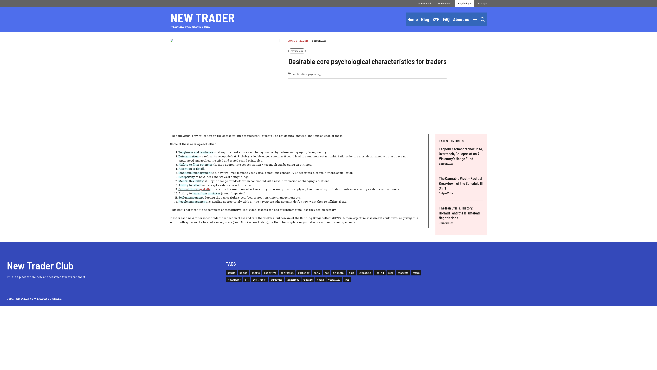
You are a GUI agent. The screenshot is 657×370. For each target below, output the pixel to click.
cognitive (270, 272)
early (317, 272)
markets (403, 272)
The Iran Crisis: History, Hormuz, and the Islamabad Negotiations (459, 213)
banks (231, 272)
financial (339, 272)
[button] (483, 19)
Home (413, 19)
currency (304, 272)
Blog (425, 19)
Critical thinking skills (194, 189)
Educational (424, 3)
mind (416, 272)
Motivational (444, 3)
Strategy (482, 3)
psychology (315, 74)
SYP (436, 19)
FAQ (446, 19)
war (347, 279)
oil (247, 279)
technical (293, 279)
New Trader (202, 17)
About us (461, 19)
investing (365, 272)
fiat (327, 272)
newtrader (234, 279)
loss (391, 272)
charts (256, 272)
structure (276, 279)
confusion (287, 272)
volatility (334, 279)
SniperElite (319, 40)
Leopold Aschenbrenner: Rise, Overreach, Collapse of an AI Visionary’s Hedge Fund (461, 154)
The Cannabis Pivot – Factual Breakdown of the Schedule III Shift (461, 183)
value (320, 279)
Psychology (464, 3)
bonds (243, 272)
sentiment (259, 279)
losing (380, 272)
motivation (300, 74)
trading (308, 279)
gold (352, 272)
